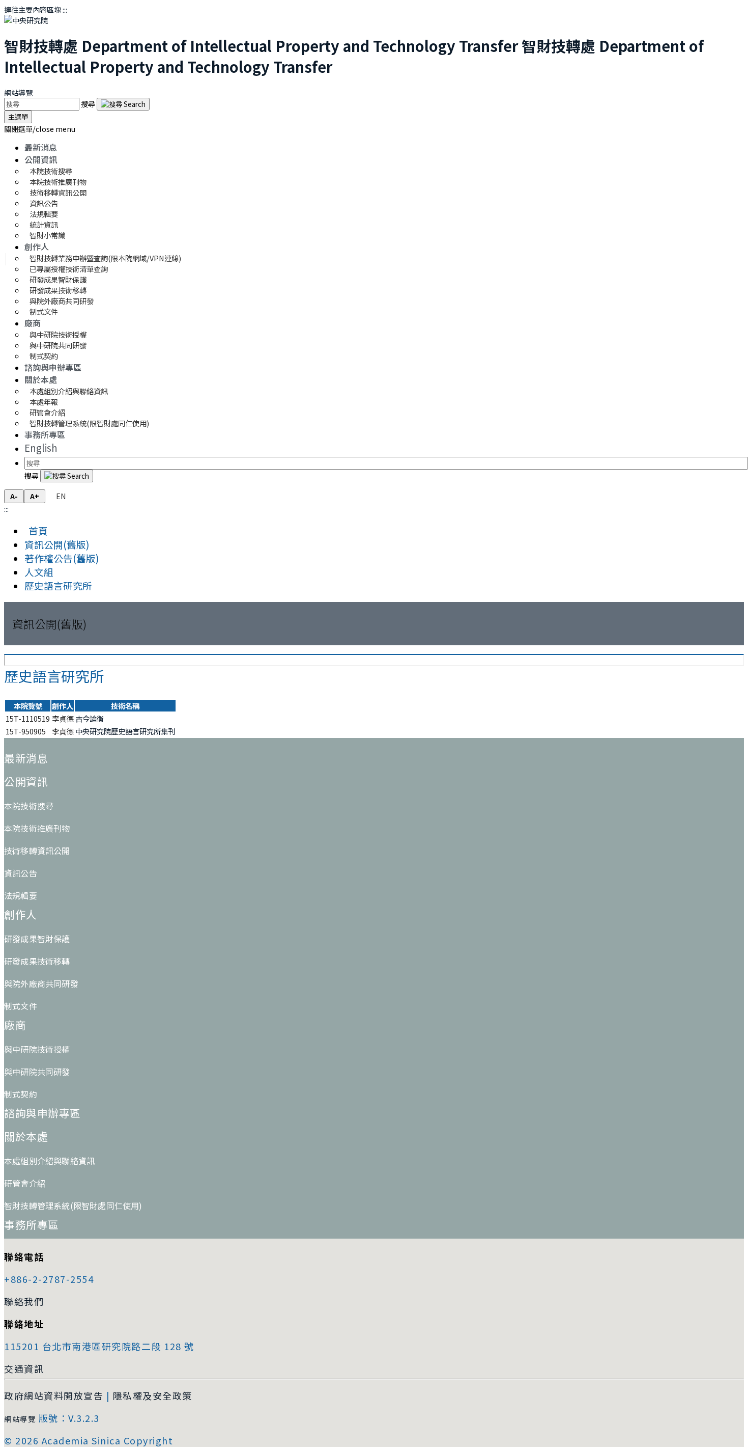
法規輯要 (20, 895)
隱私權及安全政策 (152, 1395)
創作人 (36, 246)
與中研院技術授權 (37, 1049)
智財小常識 (47, 235)
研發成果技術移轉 (37, 961)
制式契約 (44, 355)
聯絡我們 (24, 1301)
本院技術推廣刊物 (37, 828)
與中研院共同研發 (37, 1071)
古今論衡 (89, 718)
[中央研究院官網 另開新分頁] (26, 20)
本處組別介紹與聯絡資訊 (69, 391)
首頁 (36, 530)
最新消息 (40, 147)
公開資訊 (40, 159)
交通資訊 (24, 1368)
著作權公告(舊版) (61, 558)
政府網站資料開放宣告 (53, 1395)
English (40, 447)
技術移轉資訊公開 (37, 850)
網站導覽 (18, 92)
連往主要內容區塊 (32, 9)
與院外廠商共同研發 (41, 983)
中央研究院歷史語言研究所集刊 (125, 731)
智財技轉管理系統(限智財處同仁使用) (89, 423)
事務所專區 (44, 434)
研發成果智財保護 (37, 939)
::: (65, 9)
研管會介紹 (24, 1183)
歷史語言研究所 (58, 585)
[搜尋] (123, 104)
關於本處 (40, 379)
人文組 (38, 572)
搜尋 (89, 103)
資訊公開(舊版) (56, 544)
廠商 (32, 323)
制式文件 (44, 311)
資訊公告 (20, 873)
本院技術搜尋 (28, 806)
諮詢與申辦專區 (52, 367)
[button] (39, 128)
